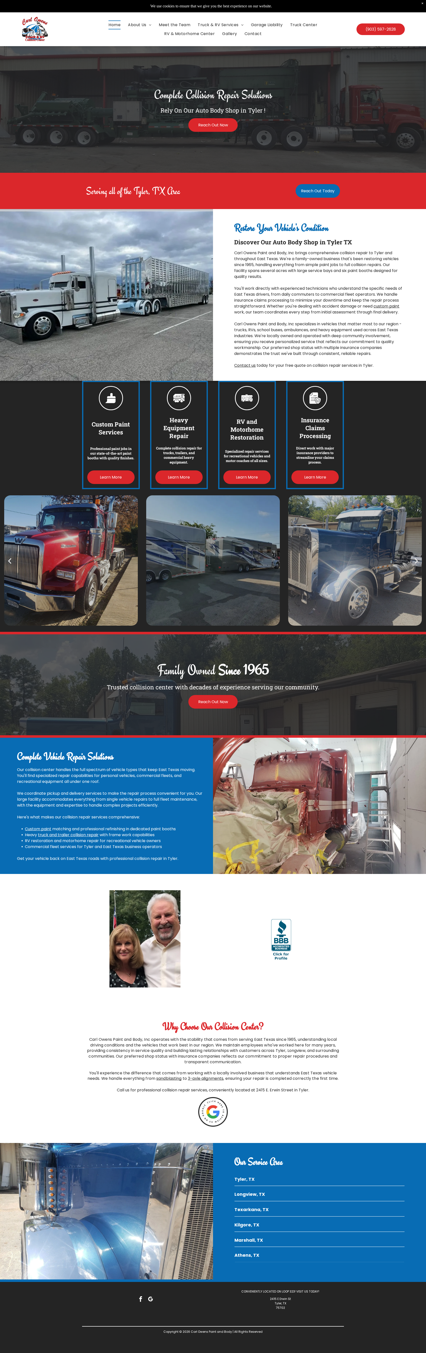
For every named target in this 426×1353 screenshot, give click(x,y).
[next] (416, 560)
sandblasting (169, 1078)
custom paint (386, 306)
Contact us (245, 365)
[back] (9, 560)
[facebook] (140, 1300)
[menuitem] (114, 24)
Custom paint (38, 829)
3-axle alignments (205, 1078)
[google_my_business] (150, 1300)
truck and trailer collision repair (68, 835)
